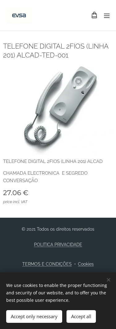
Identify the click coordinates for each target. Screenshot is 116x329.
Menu (107, 15)
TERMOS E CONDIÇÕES (47, 264)
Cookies (86, 264)
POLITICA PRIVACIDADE (58, 244)
